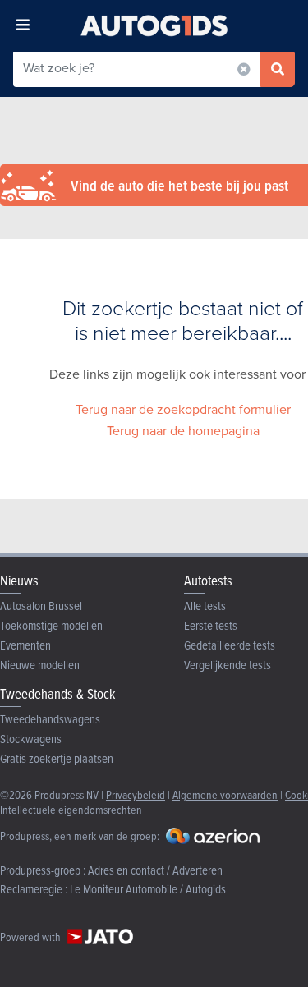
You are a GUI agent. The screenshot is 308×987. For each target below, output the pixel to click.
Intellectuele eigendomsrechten (71, 809)
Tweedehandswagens (50, 719)
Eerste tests (210, 625)
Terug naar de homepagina (183, 430)
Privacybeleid (135, 794)
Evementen (25, 645)
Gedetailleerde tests (229, 645)
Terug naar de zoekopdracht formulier (183, 409)
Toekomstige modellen (51, 625)
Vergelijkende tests (227, 664)
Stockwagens (31, 738)
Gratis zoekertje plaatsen (56, 758)
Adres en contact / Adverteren (155, 870)
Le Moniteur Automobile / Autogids (148, 888)
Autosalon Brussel (41, 605)
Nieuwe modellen (40, 664)
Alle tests (205, 605)
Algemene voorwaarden (225, 794)
